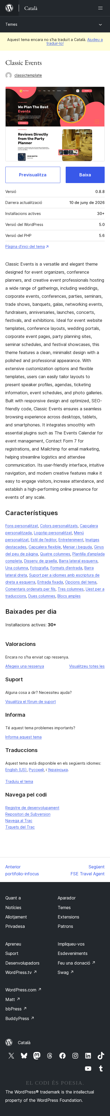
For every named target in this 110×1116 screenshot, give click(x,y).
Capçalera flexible (45, 547)
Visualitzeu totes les (87, 666)
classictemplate (28, 75)
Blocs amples (69, 596)
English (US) (16, 769)
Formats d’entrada (66, 568)
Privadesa (15, 926)
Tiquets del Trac (20, 827)
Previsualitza (32, 174)
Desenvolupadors (22, 963)
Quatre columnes (55, 554)
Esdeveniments (73, 953)
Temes (11, 24)
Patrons (65, 926)
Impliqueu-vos (71, 944)
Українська (58, 769)
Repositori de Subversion (27, 814)
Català (24, 1042)
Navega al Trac (18, 820)
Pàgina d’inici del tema (25, 246)
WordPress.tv (21, 972)
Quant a (13, 898)
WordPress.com (23, 989)
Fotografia (39, 568)
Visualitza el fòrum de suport (30, 701)
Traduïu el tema (19, 781)
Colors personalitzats (59, 525)
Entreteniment (70, 539)
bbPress (16, 1008)
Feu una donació (77, 963)
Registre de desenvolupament (32, 807)
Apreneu (13, 944)
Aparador (67, 898)
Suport (11, 953)
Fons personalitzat (21, 525)
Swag (66, 972)
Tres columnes (71, 589)
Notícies (13, 907)
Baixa (85, 174)
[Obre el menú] (101, 8)
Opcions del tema (80, 582)
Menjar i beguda (77, 547)
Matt (12, 999)
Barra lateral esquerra (78, 561)
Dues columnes (41, 596)
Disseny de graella (40, 561)
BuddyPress (19, 1018)
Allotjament (16, 917)
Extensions (68, 917)
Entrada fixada (50, 582)
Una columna (16, 568)
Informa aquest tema (23, 737)
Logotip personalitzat (53, 532)
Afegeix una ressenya (24, 666)
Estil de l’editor (43, 539)
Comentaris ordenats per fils (30, 589)
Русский (36, 769)
